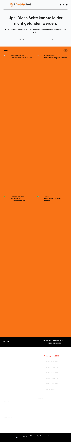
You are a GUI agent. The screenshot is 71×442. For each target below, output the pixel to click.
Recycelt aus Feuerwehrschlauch (18, 199)
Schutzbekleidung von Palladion (55, 58)
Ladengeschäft (9, 408)
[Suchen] (60, 5)
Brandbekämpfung (49, 55)
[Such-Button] (52, 39)
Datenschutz (57, 340)
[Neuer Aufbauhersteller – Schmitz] (39, 264)
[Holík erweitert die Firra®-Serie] (6, 124)
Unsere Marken (9, 411)
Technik (46, 196)
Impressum (47, 340)
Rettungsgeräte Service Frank (49, 405)
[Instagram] (8, 341)
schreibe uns (14, 389)
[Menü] (4, 5)
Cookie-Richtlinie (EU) (53, 343)
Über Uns (7, 405)
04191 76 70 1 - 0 (50, 417)
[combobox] (33, 39)
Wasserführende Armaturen (48, 408)
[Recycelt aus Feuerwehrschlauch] (6, 264)
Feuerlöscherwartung (46, 402)
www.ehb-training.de (52, 427)
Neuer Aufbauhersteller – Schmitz (53, 199)
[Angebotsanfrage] (63, 5)
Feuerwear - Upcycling (17, 196)
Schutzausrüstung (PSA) (18, 55)
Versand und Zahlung (12, 424)
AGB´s (6, 421)
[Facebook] (4, 341)
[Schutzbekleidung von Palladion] (39, 124)
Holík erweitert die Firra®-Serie (21, 58)
